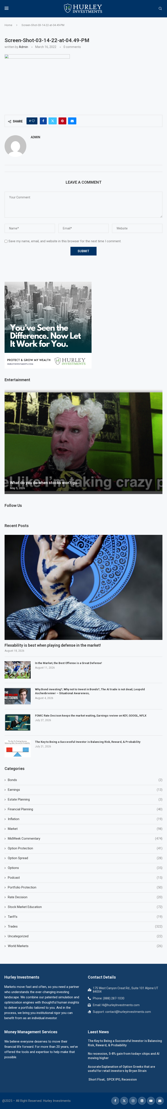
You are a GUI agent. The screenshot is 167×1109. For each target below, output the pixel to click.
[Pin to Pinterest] (62, 120)
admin (23, 47)
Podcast (85, 878)
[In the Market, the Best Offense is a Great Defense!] (18, 670)
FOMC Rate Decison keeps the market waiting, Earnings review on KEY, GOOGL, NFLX (90, 715)
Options (85, 868)
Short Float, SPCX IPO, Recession (112, 1079)
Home (8, 25)
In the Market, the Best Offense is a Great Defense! (68, 663)
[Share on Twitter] (52, 120)
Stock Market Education (85, 907)
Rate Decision (85, 897)
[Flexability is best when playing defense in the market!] (83, 587)
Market (85, 829)
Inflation (85, 819)
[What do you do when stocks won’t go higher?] (83, 441)
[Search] (160, 8)
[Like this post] (33, 120)
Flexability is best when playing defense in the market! (53, 645)
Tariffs (85, 917)
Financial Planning (85, 809)
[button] (8, 441)
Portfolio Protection (85, 887)
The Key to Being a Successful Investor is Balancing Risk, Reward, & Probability (87, 741)
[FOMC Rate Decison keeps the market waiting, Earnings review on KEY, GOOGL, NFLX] (18, 722)
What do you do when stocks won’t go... (45, 482)
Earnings (85, 790)
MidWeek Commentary (85, 838)
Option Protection (85, 848)
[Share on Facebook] (43, 120)
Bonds (85, 780)
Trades (85, 926)
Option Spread (85, 858)
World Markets (85, 946)
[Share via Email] (72, 120)
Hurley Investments (21, 977)
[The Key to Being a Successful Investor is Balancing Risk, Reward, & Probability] (18, 748)
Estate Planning (85, 799)
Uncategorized (85, 936)
